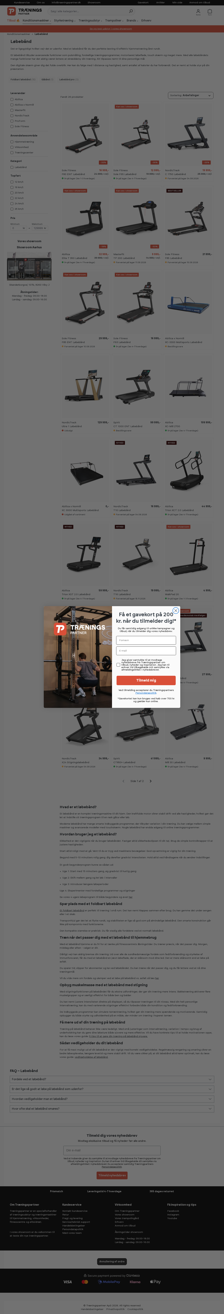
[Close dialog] (176, 611)
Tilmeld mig (146, 680)
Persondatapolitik (145, 693)
